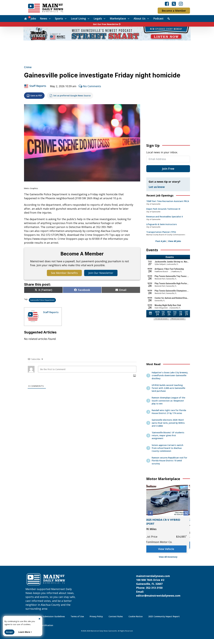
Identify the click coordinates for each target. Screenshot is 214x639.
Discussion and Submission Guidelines (46, 616)
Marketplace (118, 18)
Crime (28, 67)
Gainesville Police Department (42, 300)
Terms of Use (77, 616)
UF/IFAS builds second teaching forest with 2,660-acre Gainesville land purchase (168, 388)
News (43, 18)
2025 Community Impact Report (164, 616)
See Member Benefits (64, 273)
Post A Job (160, 241)
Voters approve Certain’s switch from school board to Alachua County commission (167, 448)
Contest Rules (116, 616)
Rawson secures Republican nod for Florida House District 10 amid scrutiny (169, 460)
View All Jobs (174, 241)
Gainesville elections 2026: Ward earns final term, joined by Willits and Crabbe (168, 423)
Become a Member (174, 10)
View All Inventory (168, 557)
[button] (150, 513)
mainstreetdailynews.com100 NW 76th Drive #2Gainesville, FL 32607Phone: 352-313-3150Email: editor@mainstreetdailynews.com (158, 585)
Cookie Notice (136, 616)
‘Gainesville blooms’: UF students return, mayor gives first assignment (168, 435)
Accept (9, 632)
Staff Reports (37, 86)
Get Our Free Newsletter (106, 24)
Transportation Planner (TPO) (161, 232)
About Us (139, 18)
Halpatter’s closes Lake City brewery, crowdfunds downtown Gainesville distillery (170, 375)
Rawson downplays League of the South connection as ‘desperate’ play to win (168, 400)
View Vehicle (168, 549)
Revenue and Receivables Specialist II (164, 216)
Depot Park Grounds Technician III (163, 209)
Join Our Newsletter (100, 273)
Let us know (157, 187)
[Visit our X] (173, 3)
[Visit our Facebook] (167, 3)
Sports (59, 18)
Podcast (158, 18)
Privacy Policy (96, 616)
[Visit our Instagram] (180, 3)
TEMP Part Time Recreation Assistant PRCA (167, 201)
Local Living (78, 18)
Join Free (168, 169)
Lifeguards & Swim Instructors (161, 224)
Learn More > (25, 632)
